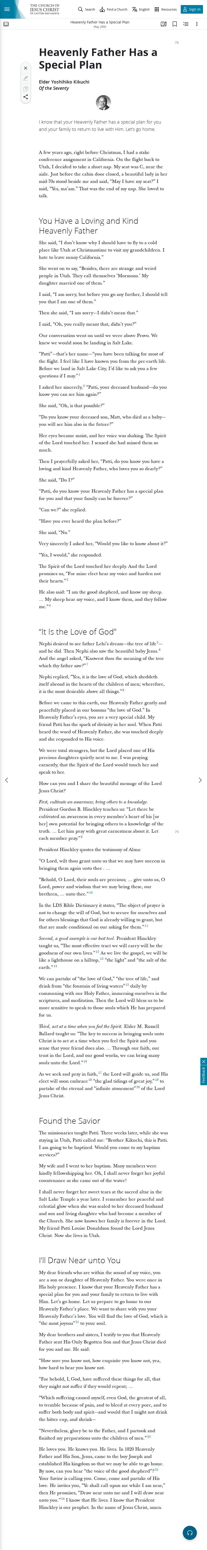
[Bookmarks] (175, 24)
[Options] (197, 24)
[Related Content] (186, 24)
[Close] (26, 68)
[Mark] (26, 78)
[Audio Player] (190, 1533)
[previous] (7, 780)
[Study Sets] (164, 24)
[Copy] (26, 89)
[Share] (26, 97)
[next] (200, 780)
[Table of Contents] (6, 24)
